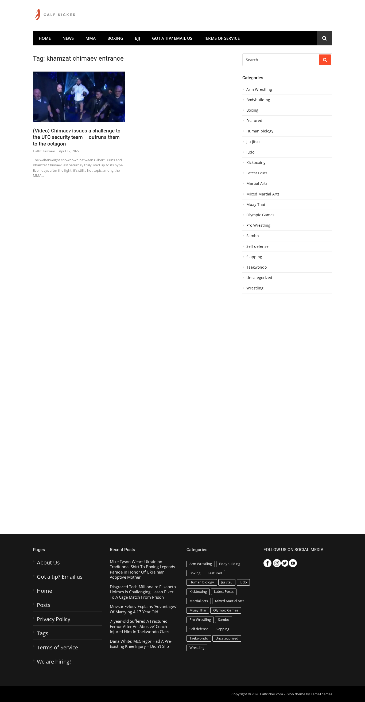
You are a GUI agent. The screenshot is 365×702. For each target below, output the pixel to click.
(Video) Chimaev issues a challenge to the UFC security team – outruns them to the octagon (77, 137)
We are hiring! (54, 661)
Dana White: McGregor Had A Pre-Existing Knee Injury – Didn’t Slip (141, 644)
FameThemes (321, 694)
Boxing (115, 38)
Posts (44, 605)
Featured (254, 120)
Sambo (252, 235)
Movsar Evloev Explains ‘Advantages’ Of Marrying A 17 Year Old (143, 609)
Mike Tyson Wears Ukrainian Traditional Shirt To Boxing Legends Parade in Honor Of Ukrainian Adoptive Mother (142, 569)
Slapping (254, 256)
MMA (91, 38)
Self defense (257, 246)
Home (45, 38)
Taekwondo (256, 267)
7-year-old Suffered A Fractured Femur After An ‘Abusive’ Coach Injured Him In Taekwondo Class (139, 626)
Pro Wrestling (258, 225)
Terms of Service (222, 38)
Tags (42, 633)
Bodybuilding (258, 99)
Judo (250, 152)
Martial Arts (256, 183)
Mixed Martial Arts (262, 194)
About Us (48, 562)
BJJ (137, 38)
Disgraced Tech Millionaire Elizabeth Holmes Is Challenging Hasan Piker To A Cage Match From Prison (143, 592)
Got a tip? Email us (172, 38)
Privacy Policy (53, 619)
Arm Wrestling (259, 89)
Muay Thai (255, 204)
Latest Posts (256, 173)
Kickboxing (256, 162)
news (68, 38)
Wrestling (254, 288)
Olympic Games (260, 215)
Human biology (259, 131)
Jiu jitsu (253, 141)
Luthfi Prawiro (44, 151)
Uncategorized (259, 277)
